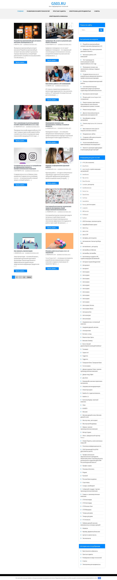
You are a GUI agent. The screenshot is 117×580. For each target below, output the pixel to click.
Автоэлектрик (87, 315)
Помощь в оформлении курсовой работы (57, 166)
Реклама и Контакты (88, 469)
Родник (85, 472)
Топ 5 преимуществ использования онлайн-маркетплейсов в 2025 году (26, 123)
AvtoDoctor (86, 174)
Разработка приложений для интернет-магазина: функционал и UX (27, 41)
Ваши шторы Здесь (88, 337)
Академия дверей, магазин (90, 327)
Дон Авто (85, 378)
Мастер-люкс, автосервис (90, 420)
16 (24, 277)
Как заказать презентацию (23, 251)
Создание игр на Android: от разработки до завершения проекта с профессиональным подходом (27, 167)
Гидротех (85, 356)
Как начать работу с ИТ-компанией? (58, 84)
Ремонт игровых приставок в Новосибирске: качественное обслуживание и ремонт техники (90, 104)
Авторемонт (86, 265)
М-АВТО (85, 408)
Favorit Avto (86, 194)
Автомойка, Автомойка (89, 253)
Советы (97, 11)
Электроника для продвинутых (80, 11)
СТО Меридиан (87, 510)
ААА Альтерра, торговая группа (92, 221)
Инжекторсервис (87, 390)
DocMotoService (87, 188)
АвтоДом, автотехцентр (89, 238)
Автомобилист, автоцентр (90, 246)
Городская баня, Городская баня (92, 362)
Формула (85, 528)
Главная (20, 11)
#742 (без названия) (88, 162)
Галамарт (85, 349)
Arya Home (85, 166)
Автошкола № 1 (87, 312)
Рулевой (85, 476)
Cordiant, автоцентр (88, 184)
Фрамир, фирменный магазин (91, 531)
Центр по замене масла (89, 535)
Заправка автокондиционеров (91, 386)
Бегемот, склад (87, 334)
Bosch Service (86, 181)
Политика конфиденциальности (92, 446)
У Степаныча (86, 520)
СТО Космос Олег (88, 506)
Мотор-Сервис (87, 432)
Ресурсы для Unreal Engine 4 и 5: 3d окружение (57, 251)
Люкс (84, 405)
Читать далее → (20, 62)
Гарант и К (86, 352)
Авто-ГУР (85, 234)
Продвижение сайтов (89, 134)
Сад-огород (86, 482)
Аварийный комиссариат (90, 224)
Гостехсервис (87, 366)
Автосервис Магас (88, 308)
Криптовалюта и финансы (58, 16)
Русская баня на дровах (90, 479)
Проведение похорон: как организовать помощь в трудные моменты (57, 124)
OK (99, 578)
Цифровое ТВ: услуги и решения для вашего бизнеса (58, 41)
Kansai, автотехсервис (89, 204)
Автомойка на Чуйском (89, 250)
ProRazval (85, 214)
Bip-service (86, 178)
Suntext (85, 218)
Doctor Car (85, 191)
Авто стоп (85, 231)
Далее (29, 277)
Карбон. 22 (86, 396)
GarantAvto (86, 201)
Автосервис (86, 272)
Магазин (85, 412)
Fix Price (85, 198)
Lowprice (85, 208)
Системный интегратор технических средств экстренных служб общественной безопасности (58, 207)
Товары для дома (88, 513)
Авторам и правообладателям (91, 262)
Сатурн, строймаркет (89, 486)
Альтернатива (87, 330)
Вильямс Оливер (87, 340)
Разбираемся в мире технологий (38, 11)
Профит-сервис (87, 466)
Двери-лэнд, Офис (88, 374)
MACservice (86, 211)
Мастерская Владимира (90, 424)
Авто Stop (85, 228)
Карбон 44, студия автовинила (91, 393)
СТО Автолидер (87, 499)
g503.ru (58, 3)
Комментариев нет (30, 44)
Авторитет (86, 268)
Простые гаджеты (59, 11)
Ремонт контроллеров (89, 109)
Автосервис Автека (88, 305)
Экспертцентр (87, 538)
